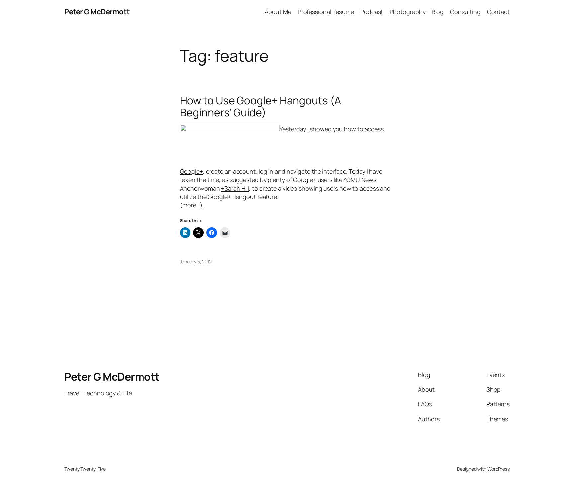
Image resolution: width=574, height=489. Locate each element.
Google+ (304, 180)
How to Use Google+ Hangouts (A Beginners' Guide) (260, 106)
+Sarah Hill (235, 188)
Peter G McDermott (97, 12)
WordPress (498, 469)
